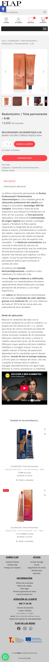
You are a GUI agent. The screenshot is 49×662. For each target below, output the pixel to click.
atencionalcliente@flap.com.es (28, 616)
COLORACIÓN (13, 41)
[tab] (24, 181)
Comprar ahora (24, 158)
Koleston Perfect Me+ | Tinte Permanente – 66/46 (24, 469)
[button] (3, 9)
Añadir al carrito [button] (25, 475)
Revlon (12, 170)
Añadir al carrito (24, 144)
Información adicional (15, 186)
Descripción (10, 181)
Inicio (4, 41)
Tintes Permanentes (28, 41)
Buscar (45, 12)
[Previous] (5, 71)
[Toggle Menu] (45, 29)
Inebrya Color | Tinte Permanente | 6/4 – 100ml (24, 530)
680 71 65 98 (25, 603)
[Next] (43, 71)
